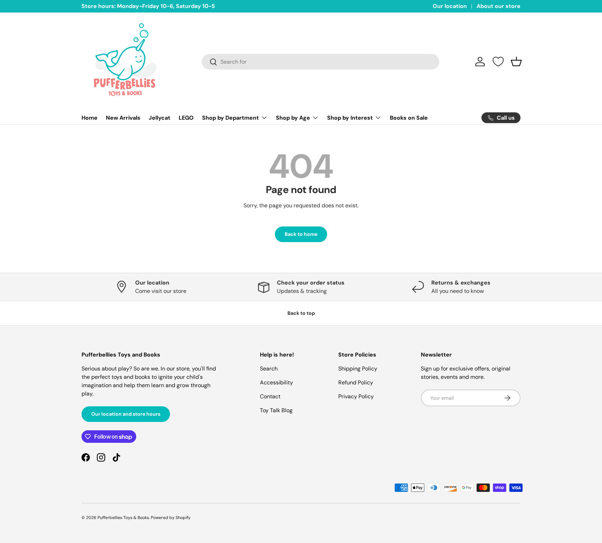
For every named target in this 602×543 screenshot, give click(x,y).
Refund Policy (355, 382)
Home (90, 117)
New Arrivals (123, 117)
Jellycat (159, 117)
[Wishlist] (498, 61)
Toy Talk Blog (276, 410)
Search (269, 368)
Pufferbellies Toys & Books (123, 517)
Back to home (301, 234)
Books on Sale (409, 117)
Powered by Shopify (171, 517)
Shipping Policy (357, 368)
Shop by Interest (350, 117)
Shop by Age (293, 117)
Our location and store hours (125, 414)
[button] (516, 61)
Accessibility (276, 382)
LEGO (186, 117)
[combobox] (321, 62)
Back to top (301, 313)
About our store (498, 6)
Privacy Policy (356, 396)
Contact (270, 396)
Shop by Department (230, 117)
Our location (450, 6)
